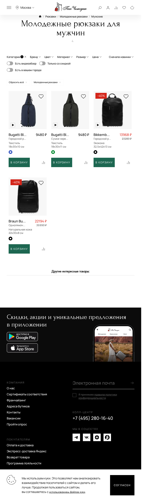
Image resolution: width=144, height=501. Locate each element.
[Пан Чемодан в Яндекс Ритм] (107, 437)
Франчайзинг (16, 400)
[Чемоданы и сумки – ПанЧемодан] (71, 7)
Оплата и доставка (20, 445)
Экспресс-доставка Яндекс (26, 451)
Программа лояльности (24, 463)
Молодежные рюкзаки (74, 16)
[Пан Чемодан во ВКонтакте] (86, 437)
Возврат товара (18, 457)
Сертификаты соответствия (27, 394)
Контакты (13, 412)
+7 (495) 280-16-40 (93, 418)
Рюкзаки (50, 16)
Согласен (122, 485)
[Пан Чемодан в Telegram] (76, 437)
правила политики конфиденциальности (98, 396)
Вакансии (13, 418)
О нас (11, 388)
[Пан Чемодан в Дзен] (97, 437)
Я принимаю (98, 396)
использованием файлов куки (67, 492)
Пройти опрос (17, 424)
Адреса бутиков (18, 406)
